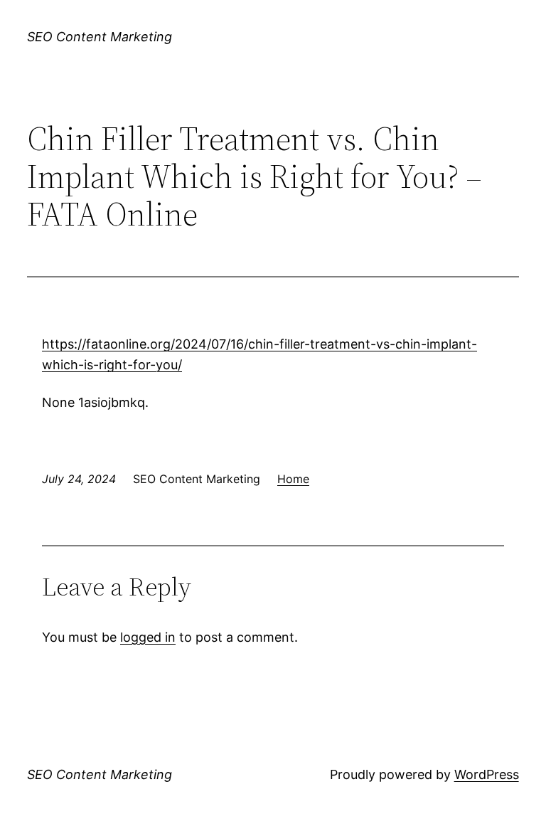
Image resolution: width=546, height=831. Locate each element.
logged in (148, 637)
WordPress (486, 774)
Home (293, 479)
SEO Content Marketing (99, 36)
